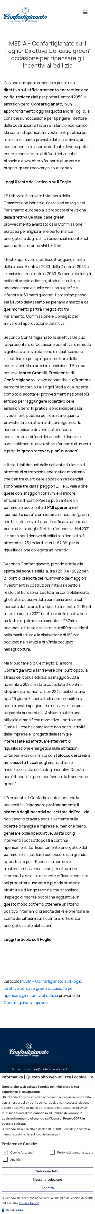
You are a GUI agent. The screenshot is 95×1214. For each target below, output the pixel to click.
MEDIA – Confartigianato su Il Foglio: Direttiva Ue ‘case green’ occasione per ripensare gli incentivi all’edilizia (44, 988)
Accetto (47, 1188)
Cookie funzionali (22, 1152)
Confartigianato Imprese (26, 1002)
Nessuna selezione (47, 1179)
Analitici (15, 1159)
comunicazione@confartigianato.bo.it (41, 1069)
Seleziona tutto (47, 1171)
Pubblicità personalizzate (75, 1152)
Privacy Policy (29, 1203)
